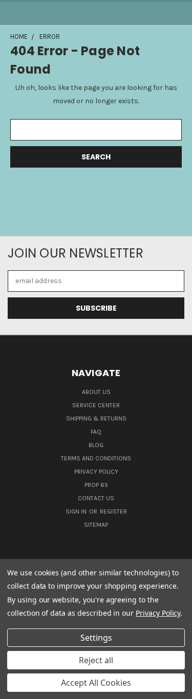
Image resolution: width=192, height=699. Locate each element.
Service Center (96, 405)
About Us (96, 391)
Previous (16, 688)
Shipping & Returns (96, 418)
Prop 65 (96, 484)
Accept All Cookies (96, 682)
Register (113, 511)
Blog (96, 445)
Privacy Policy (96, 471)
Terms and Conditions (96, 458)
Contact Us (96, 498)
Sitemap (96, 524)
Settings (96, 637)
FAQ (96, 431)
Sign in (77, 511)
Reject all (96, 660)
